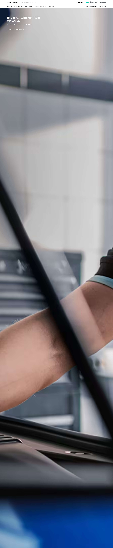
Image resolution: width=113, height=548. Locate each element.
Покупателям (18, 6)
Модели (9, 6)
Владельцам (28, 6)
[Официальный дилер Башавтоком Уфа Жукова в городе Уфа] (98, 2)
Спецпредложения (40, 6)
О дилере (51, 6)
